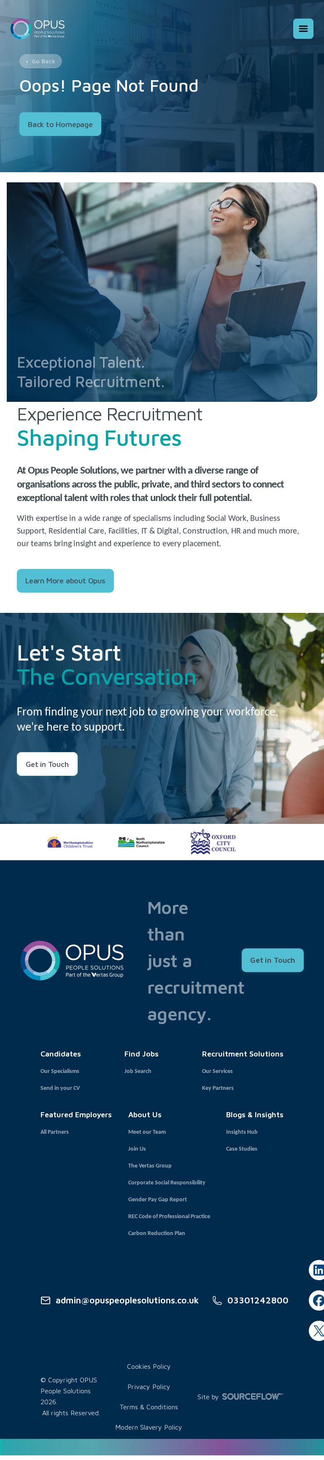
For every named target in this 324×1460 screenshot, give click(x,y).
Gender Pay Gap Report (157, 1200)
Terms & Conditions (148, 1407)
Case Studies (241, 1149)
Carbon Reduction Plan (156, 1233)
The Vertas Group (150, 1166)
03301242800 (258, 1300)
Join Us (137, 1149)
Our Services (217, 1071)
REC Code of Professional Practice (169, 1217)
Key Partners (218, 1088)
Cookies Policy (149, 1366)
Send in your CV (60, 1088)
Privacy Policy (148, 1386)
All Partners (54, 1132)
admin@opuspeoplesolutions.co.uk (127, 1300)
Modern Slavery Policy (148, 1427)
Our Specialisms (59, 1071)
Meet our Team (147, 1132)
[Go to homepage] (38, 28)
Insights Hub (242, 1132)
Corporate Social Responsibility (166, 1183)
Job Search (137, 1071)
